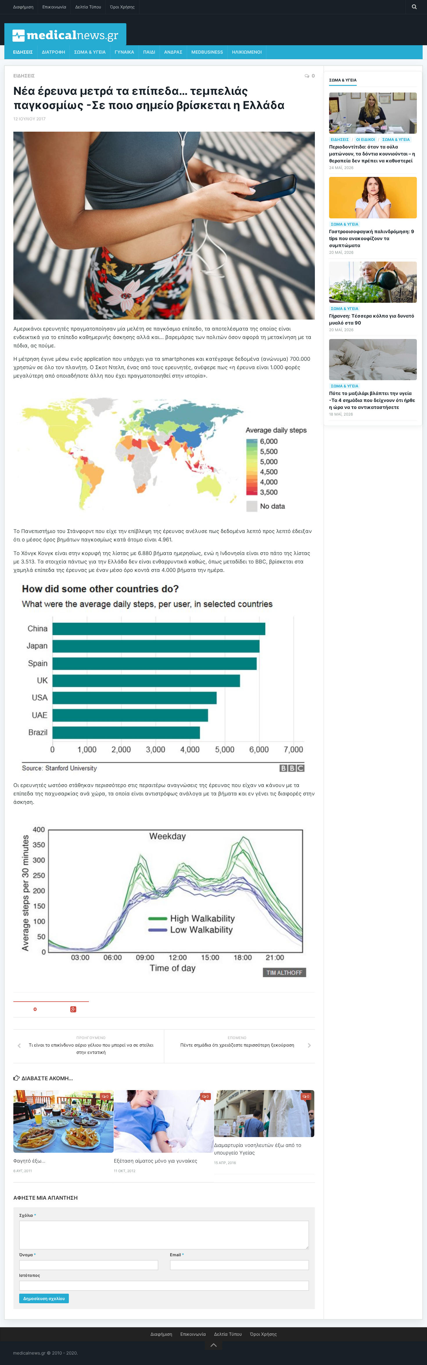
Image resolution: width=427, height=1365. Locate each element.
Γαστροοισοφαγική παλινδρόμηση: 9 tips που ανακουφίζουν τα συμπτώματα (371, 238)
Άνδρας (173, 52)
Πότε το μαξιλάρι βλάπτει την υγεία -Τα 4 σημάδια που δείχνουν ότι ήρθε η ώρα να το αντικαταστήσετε (372, 400)
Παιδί (149, 52)
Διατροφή (53, 52)
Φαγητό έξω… (29, 1161)
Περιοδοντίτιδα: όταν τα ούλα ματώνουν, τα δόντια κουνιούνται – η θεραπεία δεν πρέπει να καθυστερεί (372, 154)
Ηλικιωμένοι (247, 52)
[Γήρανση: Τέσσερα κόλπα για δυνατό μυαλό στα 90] (373, 282)
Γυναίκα (124, 52)
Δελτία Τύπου (88, 6)
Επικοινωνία (54, 6)
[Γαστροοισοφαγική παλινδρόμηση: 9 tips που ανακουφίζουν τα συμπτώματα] (373, 197)
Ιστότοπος (29, 1275)
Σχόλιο (27, 1215)
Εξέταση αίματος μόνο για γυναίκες (155, 1161)
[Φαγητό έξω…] (63, 1121)
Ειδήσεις (23, 52)
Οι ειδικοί (365, 139)
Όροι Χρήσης (122, 6)
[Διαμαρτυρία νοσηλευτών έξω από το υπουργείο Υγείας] (264, 1113)
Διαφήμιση (23, 6)
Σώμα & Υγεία (90, 52)
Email (177, 1254)
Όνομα (27, 1254)
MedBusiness (207, 52)
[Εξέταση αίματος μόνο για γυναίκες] (164, 1121)
